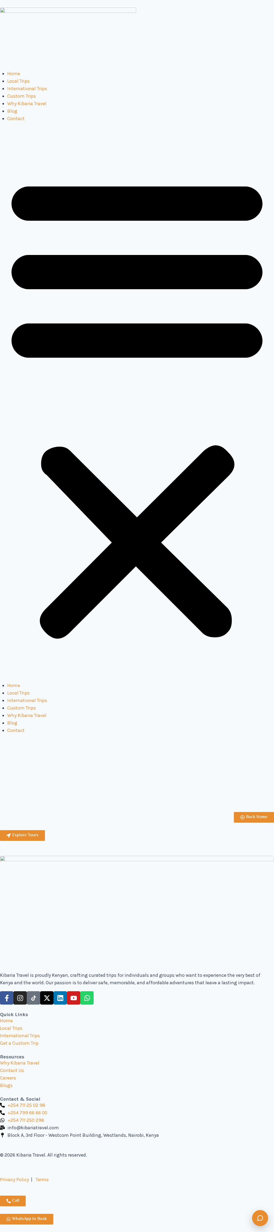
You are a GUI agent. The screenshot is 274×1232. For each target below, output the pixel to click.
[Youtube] (73, 998)
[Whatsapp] (87, 998)
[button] (137, 405)
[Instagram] (20, 998)
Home (13, 74)
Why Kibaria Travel (27, 103)
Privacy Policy (14, 1180)
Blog (12, 111)
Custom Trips (21, 96)
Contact (16, 118)
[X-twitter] (47, 998)
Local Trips (18, 81)
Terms (42, 1180)
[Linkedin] (60, 998)
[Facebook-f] (6, 998)
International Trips (27, 88)
